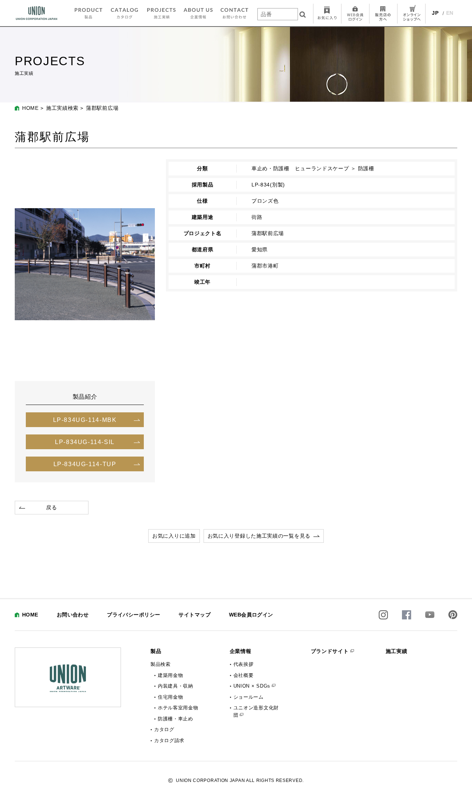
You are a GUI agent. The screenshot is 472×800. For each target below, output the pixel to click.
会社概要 (243, 675)
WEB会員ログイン (251, 615)
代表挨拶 (243, 664)
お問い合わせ (73, 615)
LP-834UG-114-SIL (85, 442)
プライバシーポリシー (133, 615)
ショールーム (248, 697)
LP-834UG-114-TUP (85, 464)
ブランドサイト (330, 651)
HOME (30, 108)
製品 (155, 651)
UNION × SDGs (251, 686)
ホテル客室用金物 (178, 707)
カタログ (164, 729)
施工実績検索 (62, 108)
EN (450, 13)
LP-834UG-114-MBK (85, 419)
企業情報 (240, 651)
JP (435, 13)
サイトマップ (194, 615)
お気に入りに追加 (174, 536)
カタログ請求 (169, 740)
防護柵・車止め (175, 719)
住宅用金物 (170, 697)
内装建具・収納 (175, 686)
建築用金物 (170, 675)
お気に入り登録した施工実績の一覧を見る (259, 536)
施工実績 (396, 651)
